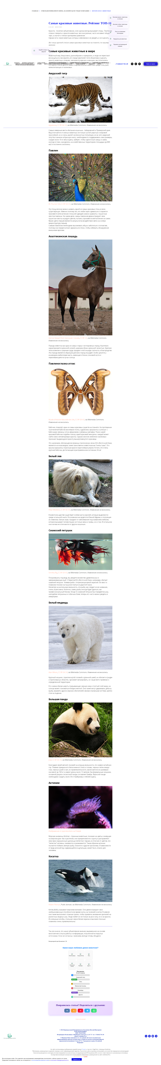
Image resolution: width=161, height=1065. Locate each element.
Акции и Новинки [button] (80, 63)
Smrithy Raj (53, 572)
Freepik (84, 1049)
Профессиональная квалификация (25, 64)
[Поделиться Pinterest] (80, 1011)
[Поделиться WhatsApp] (94, 1011)
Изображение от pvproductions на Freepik (65, 831)
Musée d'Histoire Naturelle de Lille (61, 419)
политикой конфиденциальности (60, 1060)
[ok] (136, 64)
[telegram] (139, 64)
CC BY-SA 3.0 (65, 204)
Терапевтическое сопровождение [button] (79, 62)
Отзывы (39, 63)
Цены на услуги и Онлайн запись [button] (25, 63)
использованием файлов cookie (40, 1060)
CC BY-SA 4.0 (80, 419)
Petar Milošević (54, 510)
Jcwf (50, 760)
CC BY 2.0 (83, 338)
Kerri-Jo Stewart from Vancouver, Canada (64, 338)
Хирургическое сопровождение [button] (57, 62)
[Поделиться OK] (74, 1011)
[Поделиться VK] (67, 1011)
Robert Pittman (54, 904)
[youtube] (153, 1037)
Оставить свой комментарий (80, 1019)
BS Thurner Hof (54, 204)
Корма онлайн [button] (42, 62)
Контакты (17, 62)
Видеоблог (92, 63)
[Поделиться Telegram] (87, 1011)
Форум (99, 63)
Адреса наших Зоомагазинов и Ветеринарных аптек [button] (58, 63)
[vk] (132, 64)
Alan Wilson (53, 672)
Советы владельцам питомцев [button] (100, 62)
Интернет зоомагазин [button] (28, 62)
